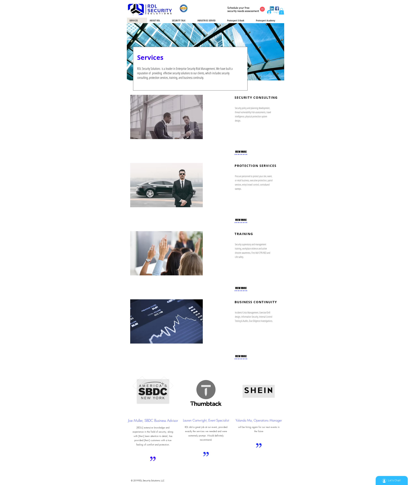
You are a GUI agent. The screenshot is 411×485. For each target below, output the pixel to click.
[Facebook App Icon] (277, 8)
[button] (281, 11)
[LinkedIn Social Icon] (272, 8)
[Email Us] (262, 9)
